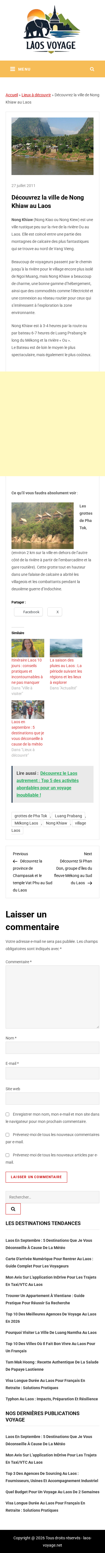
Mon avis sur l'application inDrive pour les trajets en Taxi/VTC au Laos (51, 1281)
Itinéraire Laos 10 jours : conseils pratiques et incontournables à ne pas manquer (27, 671)
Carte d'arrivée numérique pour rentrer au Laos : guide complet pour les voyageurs (49, 1262)
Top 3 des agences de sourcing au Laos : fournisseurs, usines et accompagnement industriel (52, 1477)
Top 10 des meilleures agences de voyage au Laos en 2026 (51, 1318)
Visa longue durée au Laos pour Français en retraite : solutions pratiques (45, 1384)
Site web (13, 1089)
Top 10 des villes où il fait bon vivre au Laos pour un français (50, 1347)
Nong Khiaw (56, 823)
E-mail (12, 1063)
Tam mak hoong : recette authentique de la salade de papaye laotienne (52, 1366)
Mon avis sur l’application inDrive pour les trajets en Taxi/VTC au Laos (51, 1459)
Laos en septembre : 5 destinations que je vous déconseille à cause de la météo (27, 733)
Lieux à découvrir (36, 95)
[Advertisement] (52, 424)
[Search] (13, 1208)
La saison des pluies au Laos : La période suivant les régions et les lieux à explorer (66, 671)
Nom (11, 1038)
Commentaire (19, 962)
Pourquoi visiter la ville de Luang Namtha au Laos (51, 1332)
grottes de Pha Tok (31, 816)
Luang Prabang (68, 816)
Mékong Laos (26, 823)
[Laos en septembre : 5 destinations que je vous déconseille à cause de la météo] (27, 709)
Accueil (12, 95)
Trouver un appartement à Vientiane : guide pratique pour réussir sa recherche (45, 1299)
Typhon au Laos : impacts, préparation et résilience (52, 1399)
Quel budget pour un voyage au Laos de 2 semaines (52, 1492)
